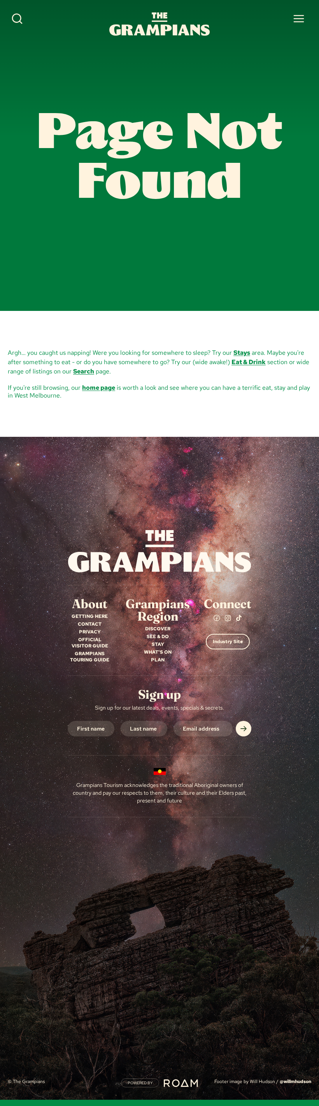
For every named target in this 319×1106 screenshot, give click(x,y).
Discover (157, 629)
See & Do (158, 636)
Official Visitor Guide (90, 643)
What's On (158, 652)
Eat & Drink (248, 362)
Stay (158, 644)
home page (98, 388)
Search (83, 371)
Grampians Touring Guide (89, 657)
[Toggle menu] (298, 18)
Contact (90, 624)
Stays (241, 353)
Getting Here (90, 616)
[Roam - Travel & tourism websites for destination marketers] (181, 1083)
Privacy (90, 632)
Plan (158, 660)
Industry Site (228, 641)
